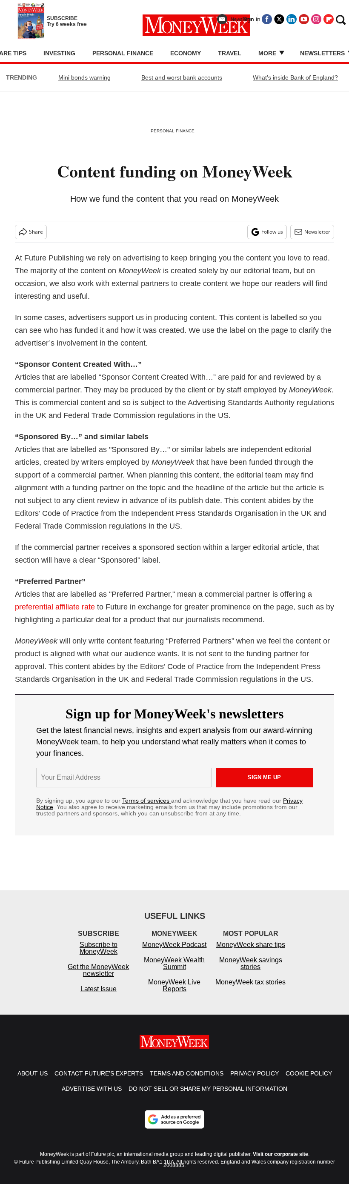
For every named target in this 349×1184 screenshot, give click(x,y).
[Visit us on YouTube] (304, 19)
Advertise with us (92, 1088)
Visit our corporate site (280, 1154)
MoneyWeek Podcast (174, 944)
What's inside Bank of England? (295, 77)
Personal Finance (122, 53)
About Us (32, 1073)
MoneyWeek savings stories (250, 963)
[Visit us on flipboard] (328, 19)
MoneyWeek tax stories (250, 982)
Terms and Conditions (186, 1073)
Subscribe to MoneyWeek (98, 948)
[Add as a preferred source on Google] (174, 1119)
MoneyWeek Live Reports (174, 985)
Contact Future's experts (98, 1073)
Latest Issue (98, 988)
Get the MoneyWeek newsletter (98, 970)
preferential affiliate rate (55, 607)
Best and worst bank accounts (181, 77)
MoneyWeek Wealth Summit (174, 963)
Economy (185, 53)
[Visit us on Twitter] (279, 19)
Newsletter (317, 231)
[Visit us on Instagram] (316, 19)
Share (36, 231)
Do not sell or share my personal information (208, 1088)
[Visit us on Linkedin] (291, 19)
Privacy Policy (254, 1073)
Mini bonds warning (84, 77)
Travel (229, 53)
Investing (59, 53)
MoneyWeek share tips (250, 944)
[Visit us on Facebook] (267, 19)
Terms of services (146, 800)
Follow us (272, 231)
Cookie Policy (309, 1073)
